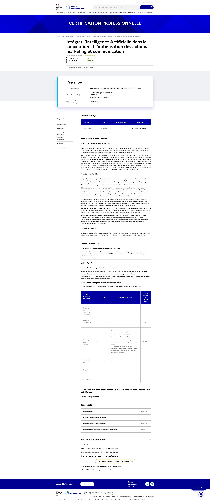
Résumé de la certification (94, 138)
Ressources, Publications (128, 13)
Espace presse (67, 500)
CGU (135, 500)
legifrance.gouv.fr (125, 496)
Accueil (58, 36)
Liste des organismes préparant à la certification (116, 461)
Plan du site (111, 500)
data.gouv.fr (149, 496)
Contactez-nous (150, 500)
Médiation (138, 2)
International (148, 2)
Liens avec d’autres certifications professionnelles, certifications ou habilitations (115, 390)
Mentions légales (142, 500)
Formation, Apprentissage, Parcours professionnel (103, 13)
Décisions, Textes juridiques (145, 13)
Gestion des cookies (103, 500)
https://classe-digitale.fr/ (139, 128)
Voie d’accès (87, 263)
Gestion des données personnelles (89, 500)
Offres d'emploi (59, 500)
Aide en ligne (90, 68)
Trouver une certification (68, 36)
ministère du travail (111, 496)
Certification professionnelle (77, 13)
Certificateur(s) (88, 115)
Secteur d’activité (90, 243)
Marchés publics (76, 500)
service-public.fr (138, 496)
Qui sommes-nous (61, 13)
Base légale (86, 404)
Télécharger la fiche (75, 68)
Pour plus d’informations (93, 439)
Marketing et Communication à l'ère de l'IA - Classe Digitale (99, 452)
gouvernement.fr (97, 496)
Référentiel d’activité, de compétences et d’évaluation (98, 470)
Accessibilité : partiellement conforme (124, 500)
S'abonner (87, 484)
